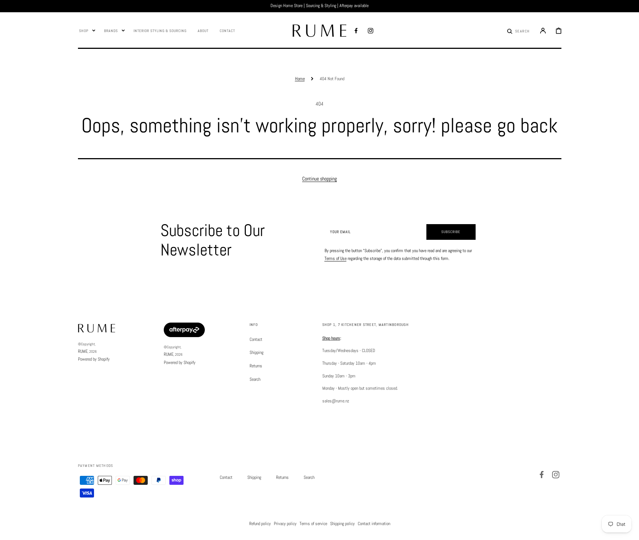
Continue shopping (319, 178)
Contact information (374, 524)
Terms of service (313, 524)
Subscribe (450, 231)
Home (300, 79)
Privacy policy (285, 524)
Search (255, 379)
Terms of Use (336, 258)
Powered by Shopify (94, 359)
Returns (256, 366)
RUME (83, 351)
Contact (256, 339)
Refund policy (260, 524)
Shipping (256, 352)
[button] (518, 30)
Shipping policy (342, 524)
